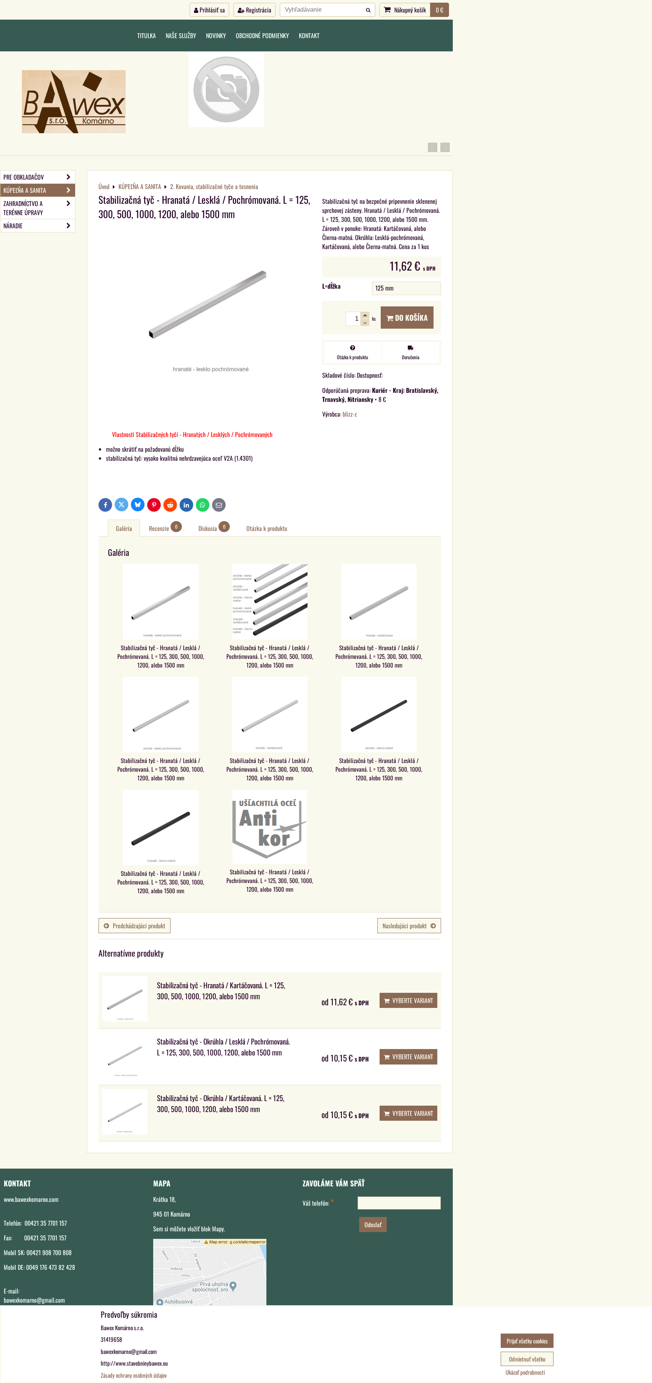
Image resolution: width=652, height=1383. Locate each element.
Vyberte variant (411, 1000)
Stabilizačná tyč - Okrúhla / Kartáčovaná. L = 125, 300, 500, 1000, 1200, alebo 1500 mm (220, 1103)
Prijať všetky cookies (527, 1341)
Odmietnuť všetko (527, 1359)
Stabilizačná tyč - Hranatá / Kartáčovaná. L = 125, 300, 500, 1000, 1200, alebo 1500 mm (221, 990)
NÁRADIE (13, 225)
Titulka (146, 35)
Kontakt (309, 35)
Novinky (216, 35)
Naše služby (181, 35)
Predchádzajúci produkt (139, 925)
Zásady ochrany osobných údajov (134, 1375)
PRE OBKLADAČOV (23, 177)
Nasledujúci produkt (405, 925)
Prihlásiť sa (211, 9)
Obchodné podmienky (262, 35)
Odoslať (372, 1224)
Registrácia (257, 9)
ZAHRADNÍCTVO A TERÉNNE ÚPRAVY (23, 208)
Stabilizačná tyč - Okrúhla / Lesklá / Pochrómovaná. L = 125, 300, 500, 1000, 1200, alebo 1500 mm (223, 1047)
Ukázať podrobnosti (525, 1372)
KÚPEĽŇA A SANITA (24, 190)
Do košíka (410, 317)
